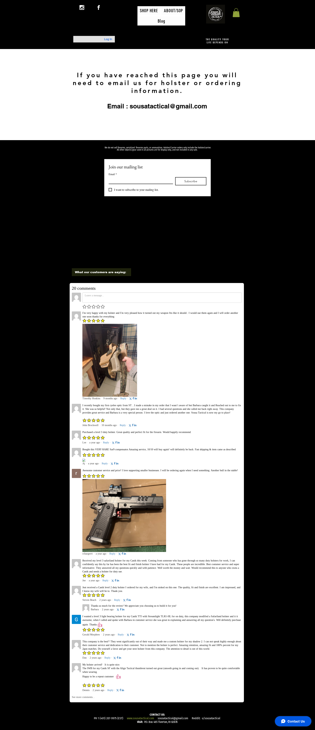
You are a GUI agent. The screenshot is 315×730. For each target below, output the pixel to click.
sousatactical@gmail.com (173, 718)
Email (113, 174)
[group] (157, 214)
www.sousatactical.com (140, 718)
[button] (236, 12)
